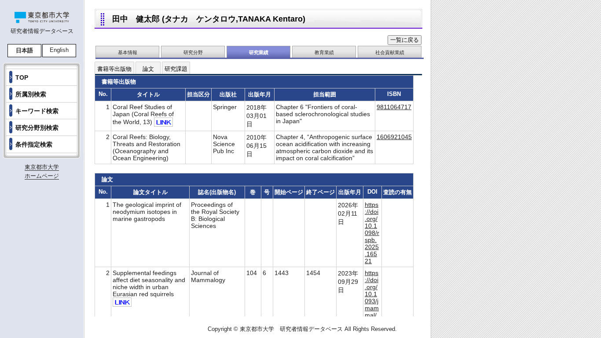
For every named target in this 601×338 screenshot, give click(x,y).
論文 (148, 69)
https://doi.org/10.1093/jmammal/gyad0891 (372, 301)
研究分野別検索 (37, 127)
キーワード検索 (37, 110)
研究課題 (176, 69)
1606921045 (394, 136)
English (59, 50)
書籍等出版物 (114, 69)
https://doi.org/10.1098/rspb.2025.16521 (372, 233)
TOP (21, 77)
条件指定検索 (33, 144)
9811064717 (394, 106)
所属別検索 (30, 94)
